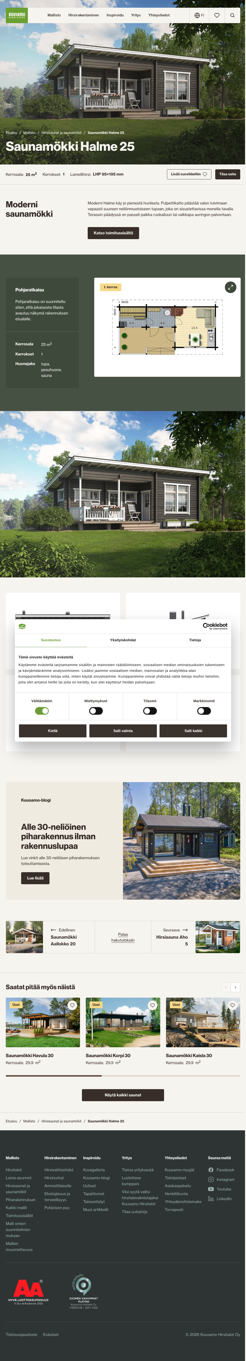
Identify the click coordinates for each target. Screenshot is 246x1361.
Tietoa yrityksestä (138, 1169)
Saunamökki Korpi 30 (108, 1056)
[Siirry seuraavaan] (235, 987)
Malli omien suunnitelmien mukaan (18, 1229)
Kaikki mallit (16, 1207)
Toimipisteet (175, 1177)
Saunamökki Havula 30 (30, 1056)
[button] (167, 327)
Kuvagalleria (94, 1169)
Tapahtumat (93, 1193)
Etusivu (11, 133)
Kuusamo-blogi (96, 1177)
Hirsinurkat (54, 1177)
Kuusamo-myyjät (180, 1169)
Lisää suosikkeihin (186, 174)
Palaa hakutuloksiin (123, 937)
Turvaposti (174, 1209)
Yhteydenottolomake (183, 1201)
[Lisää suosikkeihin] (72, 1005)
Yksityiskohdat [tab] (123, 640)
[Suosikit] (217, 15)
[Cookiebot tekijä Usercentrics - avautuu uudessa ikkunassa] (206, 626)
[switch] (96, 709)
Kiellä (52, 731)
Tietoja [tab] (195, 640)
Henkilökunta (176, 1193)
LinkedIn (224, 1199)
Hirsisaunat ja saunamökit (61, 133)
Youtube (224, 1189)
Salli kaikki (193, 731)
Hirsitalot (14, 1169)
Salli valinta (123, 731)
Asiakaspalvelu (178, 1185)
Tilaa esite (227, 174)
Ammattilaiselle (57, 1185)
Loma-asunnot (18, 1177)
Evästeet (51, 1334)
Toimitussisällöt (19, 1215)
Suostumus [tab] (51, 640)
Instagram (225, 1179)
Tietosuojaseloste (21, 1334)
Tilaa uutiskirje (134, 1211)
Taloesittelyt (94, 1201)
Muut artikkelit (95, 1209)
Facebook (225, 1170)
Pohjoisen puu (56, 1207)
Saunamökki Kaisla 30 (189, 1056)
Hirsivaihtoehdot (58, 1169)
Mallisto (29, 133)
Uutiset (89, 1185)
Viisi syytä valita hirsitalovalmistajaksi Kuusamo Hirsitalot (140, 1197)
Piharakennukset (20, 1199)
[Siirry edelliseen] (226, 987)
